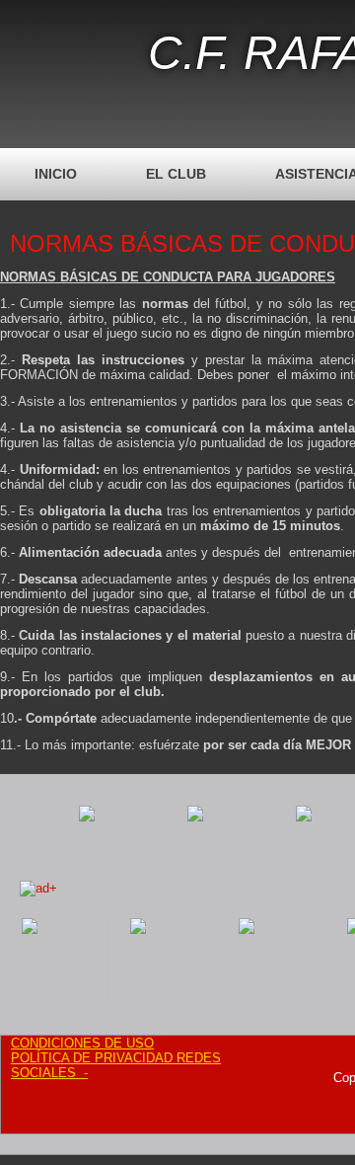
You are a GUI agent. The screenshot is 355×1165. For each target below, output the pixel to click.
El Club (176, 174)
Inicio (56, 174)
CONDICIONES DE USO (82, 1043)
